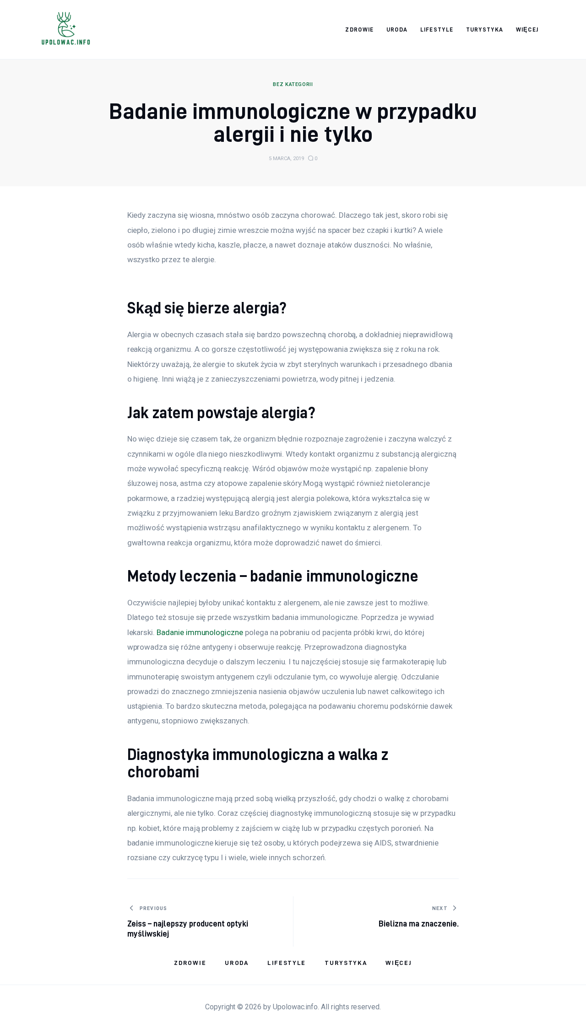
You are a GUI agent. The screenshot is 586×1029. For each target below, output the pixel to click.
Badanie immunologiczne (200, 632)
